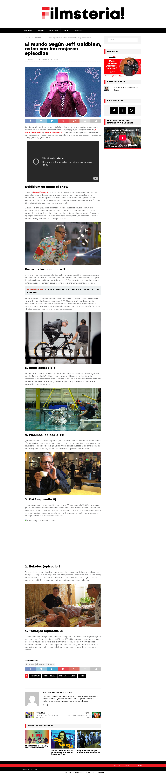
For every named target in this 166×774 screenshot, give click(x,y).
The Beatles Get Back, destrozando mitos (36, 747)
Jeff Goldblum (49, 676)
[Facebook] (122, 110)
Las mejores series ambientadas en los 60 (89, 751)
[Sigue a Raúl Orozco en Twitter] (46, 705)
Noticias (28, 31)
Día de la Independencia (53, 132)
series (82, 676)
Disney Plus (35, 676)
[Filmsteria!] (83, 27)
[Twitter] (114, 110)
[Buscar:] (122, 40)
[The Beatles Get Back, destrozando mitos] (37, 737)
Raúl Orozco (45, 60)
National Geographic (67, 676)
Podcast (79, 31)
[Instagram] (131, 110)
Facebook (127, 765)
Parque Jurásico (37, 132)
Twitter (117, 765)
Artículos (53, 31)
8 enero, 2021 (32, 60)
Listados (40, 31)
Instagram (138, 765)
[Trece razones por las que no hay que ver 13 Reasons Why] (63, 739)
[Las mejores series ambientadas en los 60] (89, 739)
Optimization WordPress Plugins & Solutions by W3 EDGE (83, 773)
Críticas (66, 31)
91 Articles (69, 693)
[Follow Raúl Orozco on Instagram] (43, 705)
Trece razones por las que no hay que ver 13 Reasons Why (62, 752)
